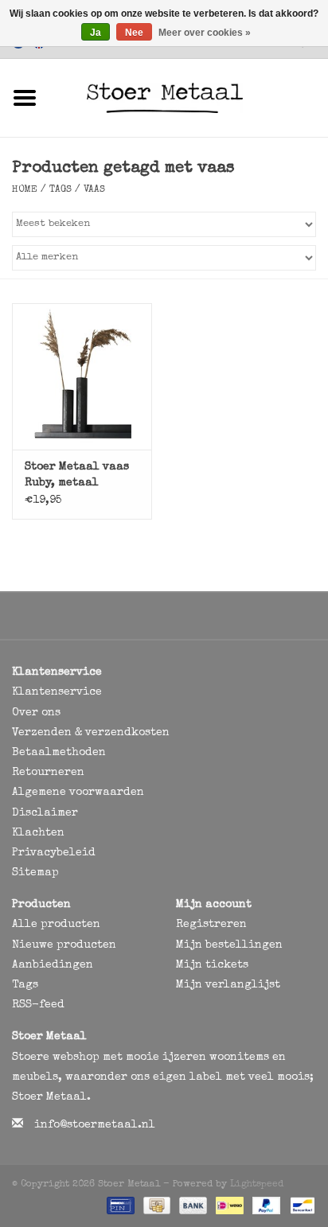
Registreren (211, 924)
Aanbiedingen (52, 965)
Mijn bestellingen (229, 945)
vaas (94, 190)
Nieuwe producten (64, 945)
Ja (95, 32)
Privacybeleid (54, 853)
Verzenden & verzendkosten (91, 732)
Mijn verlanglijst (228, 985)
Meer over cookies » (204, 32)
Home (24, 190)
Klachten (38, 833)
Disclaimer (45, 813)
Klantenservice (57, 692)
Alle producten (56, 924)
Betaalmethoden (59, 752)
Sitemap (35, 872)
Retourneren (48, 772)
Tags (60, 190)
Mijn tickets (212, 965)
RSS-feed (38, 1005)
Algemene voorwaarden (78, 792)
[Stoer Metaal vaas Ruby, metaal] (82, 376)
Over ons (36, 713)
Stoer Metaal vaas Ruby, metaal (77, 475)
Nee (134, 32)
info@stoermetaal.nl (94, 1125)
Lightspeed (256, 1185)
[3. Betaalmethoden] (119, 1204)
